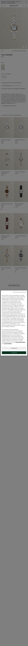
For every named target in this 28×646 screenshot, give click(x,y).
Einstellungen (14, 348)
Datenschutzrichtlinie (20, 342)
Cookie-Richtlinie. (8, 343)
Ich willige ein (14, 352)
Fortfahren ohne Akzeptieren (19, 292)
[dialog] (14, 323)
